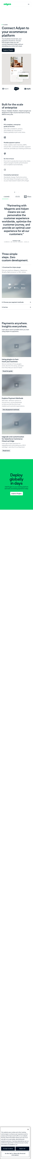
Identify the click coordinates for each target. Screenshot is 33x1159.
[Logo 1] (6, 196)
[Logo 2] (17, 196)
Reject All (22, 1148)
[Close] (28, 1129)
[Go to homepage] (7, 4)
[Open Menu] (28, 4)
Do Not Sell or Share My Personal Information (15, 1154)
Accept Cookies (8, 1148)
